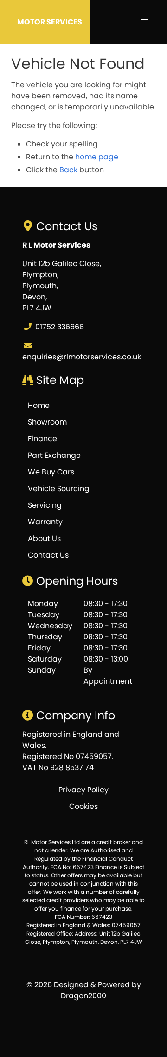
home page (96, 157)
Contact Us (48, 555)
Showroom (47, 422)
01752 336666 (59, 327)
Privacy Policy (83, 789)
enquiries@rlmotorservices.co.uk (81, 357)
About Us (44, 538)
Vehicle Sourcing (59, 488)
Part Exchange (54, 455)
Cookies (83, 806)
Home (39, 405)
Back (68, 169)
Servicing (45, 505)
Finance (42, 438)
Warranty (45, 521)
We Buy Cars (51, 472)
